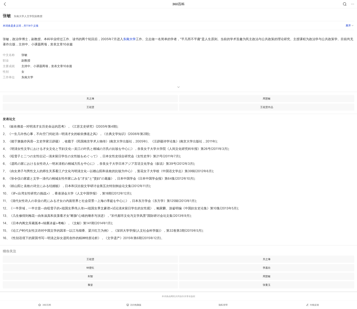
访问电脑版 (135, 304)
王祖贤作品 (266, 107)
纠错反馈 (314, 304)
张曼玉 (267, 284)
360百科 (178, 4)
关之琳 (90, 98)
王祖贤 (90, 107)
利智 (90, 276)
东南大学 (129, 39)
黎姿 (90, 284)
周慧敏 (267, 98)
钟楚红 (90, 267)
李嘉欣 (267, 267)
